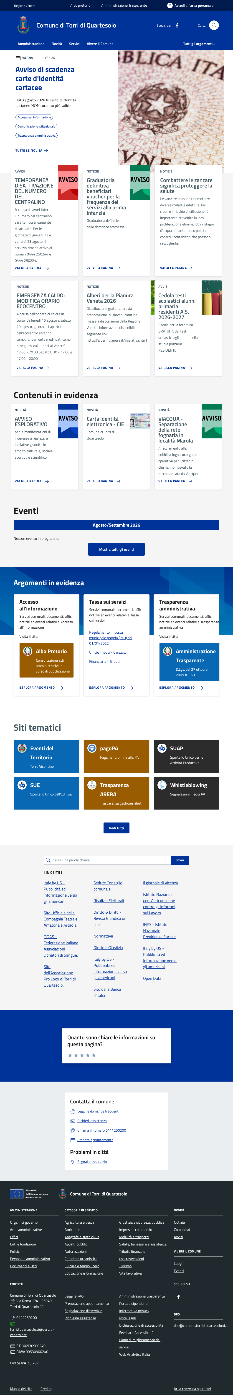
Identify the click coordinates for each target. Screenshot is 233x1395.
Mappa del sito (21, 1388)
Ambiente (72, 1229)
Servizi (74, 43)
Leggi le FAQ (74, 1296)
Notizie (179, 1222)
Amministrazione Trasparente (124, 5)
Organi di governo (24, 1222)
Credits (46, 1388)
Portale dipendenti (133, 1303)
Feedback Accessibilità (136, 1332)
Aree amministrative (26, 1229)
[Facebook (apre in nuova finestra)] (175, 25)
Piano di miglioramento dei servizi (139, 1343)
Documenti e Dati (23, 1266)
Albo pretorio (80, 5)
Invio (180, 860)
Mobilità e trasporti (134, 1237)
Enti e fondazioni (23, 1244)
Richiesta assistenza (80, 1318)
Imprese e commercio (135, 1229)
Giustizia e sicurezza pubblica (141, 1222)
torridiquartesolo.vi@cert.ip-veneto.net (32, 1332)
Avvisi (178, 1237)
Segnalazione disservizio (83, 1310)
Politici (15, 1251)
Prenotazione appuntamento (87, 1303)
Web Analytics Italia (134, 1354)
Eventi (179, 1270)
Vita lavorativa (130, 1273)
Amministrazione (31, 43)
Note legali (127, 1318)
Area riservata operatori (192, 1388)
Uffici (14, 1237)
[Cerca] (214, 25)
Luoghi (179, 1263)
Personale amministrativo (30, 1258)
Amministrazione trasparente (142, 1296)
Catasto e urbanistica (81, 1258)
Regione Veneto (24, 5)
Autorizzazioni (76, 1251)
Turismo (125, 1266)
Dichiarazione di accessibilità (141, 1325)
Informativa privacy (134, 1310)
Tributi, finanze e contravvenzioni (132, 1255)
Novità (57, 43)
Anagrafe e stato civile (82, 1237)
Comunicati (182, 1229)
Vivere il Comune (100, 43)
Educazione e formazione (84, 1273)
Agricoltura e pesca (79, 1222)
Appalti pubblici (76, 1244)
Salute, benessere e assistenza (143, 1244)
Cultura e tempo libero (82, 1266)
